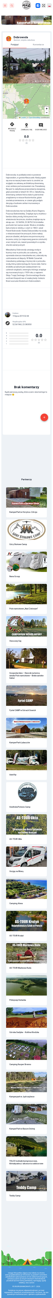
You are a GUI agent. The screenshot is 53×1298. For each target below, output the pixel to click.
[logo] (26, 5)
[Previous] (7, 65)
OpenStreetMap (34, 117)
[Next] (46, 65)
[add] (44, 417)
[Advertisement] (26, 157)
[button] (26, 101)
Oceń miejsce (41, 130)
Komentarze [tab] (38, 44)
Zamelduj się (26, 130)
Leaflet (23, 117)
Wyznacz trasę (12, 130)
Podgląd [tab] (14, 44)
